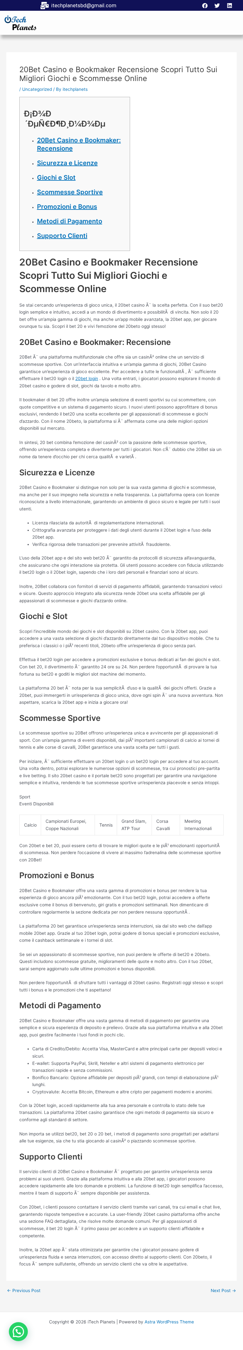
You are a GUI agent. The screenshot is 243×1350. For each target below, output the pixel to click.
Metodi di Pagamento (69, 221)
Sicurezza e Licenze (67, 163)
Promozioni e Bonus (67, 206)
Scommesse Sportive (70, 192)
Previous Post (23, 1291)
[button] (18, 1331)
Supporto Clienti (62, 236)
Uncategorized (37, 89)
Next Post (223, 1291)
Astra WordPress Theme (169, 1321)
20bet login (86, 378)
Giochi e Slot (56, 177)
